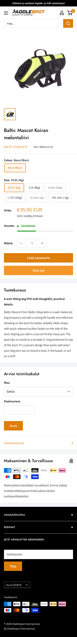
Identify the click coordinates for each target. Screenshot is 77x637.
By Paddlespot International (19, 629)
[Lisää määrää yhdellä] (42, 243)
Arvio (13, 425)
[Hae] (68, 23)
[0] (69, 12)
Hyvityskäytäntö (14, 443)
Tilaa (13, 566)
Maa (7, 382)
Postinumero (12, 401)
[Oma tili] (62, 13)
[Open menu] (6, 13)
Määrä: (8, 243)
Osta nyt (38, 270)
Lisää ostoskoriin (38, 257)
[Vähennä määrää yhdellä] (21, 243)
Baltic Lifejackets (16, 147)
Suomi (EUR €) (13, 585)
